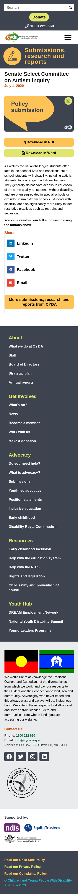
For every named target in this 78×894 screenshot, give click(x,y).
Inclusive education (25, 508)
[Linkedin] (44, 756)
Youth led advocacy (25, 490)
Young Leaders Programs (30, 630)
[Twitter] (21, 756)
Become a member (24, 423)
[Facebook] (9, 756)
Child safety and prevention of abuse (34, 587)
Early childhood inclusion (30, 549)
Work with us (19, 432)
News (13, 414)
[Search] (70, 7)
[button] (68, 37)
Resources (21, 540)
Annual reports (21, 382)
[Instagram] (32, 756)
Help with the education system (35, 558)
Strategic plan (20, 373)
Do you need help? (24, 463)
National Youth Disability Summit (36, 621)
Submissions (20, 481)
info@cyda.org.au (28, 740)
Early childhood (22, 517)
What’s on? (18, 405)
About (15, 337)
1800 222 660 (25, 735)
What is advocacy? (24, 472)
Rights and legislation (27, 576)
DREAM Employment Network (33, 612)
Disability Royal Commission (33, 526)
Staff (12, 355)
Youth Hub (20, 604)
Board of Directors (24, 364)
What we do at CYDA (26, 346)
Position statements (25, 499)
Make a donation (22, 441)
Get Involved (23, 396)
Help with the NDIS (24, 567)
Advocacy (20, 455)
